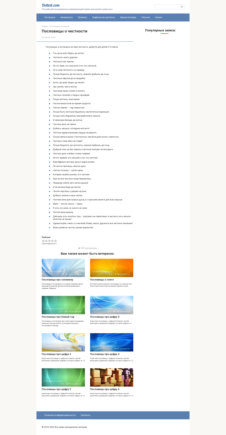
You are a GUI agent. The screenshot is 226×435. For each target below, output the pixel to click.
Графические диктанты (103, 17)
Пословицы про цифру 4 (104, 354)
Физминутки (66, 17)
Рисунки (146, 17)
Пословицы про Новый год (58, 316)
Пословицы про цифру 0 (104, 316)
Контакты (85, 415)
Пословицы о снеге (102, 279)
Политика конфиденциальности (60, 415)
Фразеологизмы (128, 17)
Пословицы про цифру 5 (56, 389)
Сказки (158, 17)
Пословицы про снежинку (57, 279)
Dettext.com (51, 5)
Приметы (82, 17)
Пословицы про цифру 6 (104, 389)
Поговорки (49, 17)
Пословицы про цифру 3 (56, 354)
